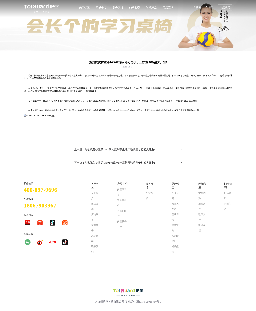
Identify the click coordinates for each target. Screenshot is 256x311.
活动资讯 (175, 217)
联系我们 (94, 249)
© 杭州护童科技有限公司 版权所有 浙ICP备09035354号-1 (128, 301)
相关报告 (175, 249)
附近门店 (227, 206)
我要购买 (225, 7)
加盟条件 (201, 206)
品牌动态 (134, 7)
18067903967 (40, 205)
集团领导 (94, 206)
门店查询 (168, 7)
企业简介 (94, 196)
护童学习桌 (122, 192)
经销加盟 (151, 7)
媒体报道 (175, 228)
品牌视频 (94, 238)
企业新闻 (175, 196)
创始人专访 (175, 206)
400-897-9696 (40, 189)
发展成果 (94, 228)
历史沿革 (94, 217)
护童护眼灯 (122, 213)
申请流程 (201, 228)
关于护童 (84, 7)
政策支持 (201, 217)
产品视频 (149, 196)
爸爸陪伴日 (175, 238)
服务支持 (118, 7)
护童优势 (201, 196)
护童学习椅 (122, 203)
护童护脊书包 (122, 224)
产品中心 (101, 7)
